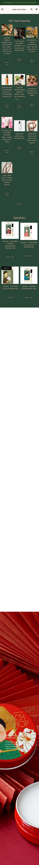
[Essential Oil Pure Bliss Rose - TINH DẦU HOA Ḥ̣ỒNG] (32, 80)
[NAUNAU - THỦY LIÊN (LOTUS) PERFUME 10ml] (10, 275)
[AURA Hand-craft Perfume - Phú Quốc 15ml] (19, 125)
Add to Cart (7, 63)
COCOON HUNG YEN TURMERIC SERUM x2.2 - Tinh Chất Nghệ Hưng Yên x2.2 (7, 92)
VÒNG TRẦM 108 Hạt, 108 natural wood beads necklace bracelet (32, 138)
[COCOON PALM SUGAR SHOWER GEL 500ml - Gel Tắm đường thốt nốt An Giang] (32, 32)
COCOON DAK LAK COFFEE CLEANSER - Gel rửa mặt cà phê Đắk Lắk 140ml (19, 45)
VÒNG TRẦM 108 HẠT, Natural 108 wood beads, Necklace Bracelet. (7, 180)
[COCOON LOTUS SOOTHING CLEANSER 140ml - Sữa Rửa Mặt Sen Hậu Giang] (7, 122)
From (19, 99)
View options (19, 106)
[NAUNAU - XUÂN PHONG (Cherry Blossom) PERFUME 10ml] (29, 231)
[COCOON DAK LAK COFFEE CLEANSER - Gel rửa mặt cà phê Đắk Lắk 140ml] (19, 33)
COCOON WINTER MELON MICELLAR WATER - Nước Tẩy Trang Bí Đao (19, 92)
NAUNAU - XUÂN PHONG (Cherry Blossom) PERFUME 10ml (28, 245)
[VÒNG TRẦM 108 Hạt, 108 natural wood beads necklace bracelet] (32, 125)
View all (19, 204)
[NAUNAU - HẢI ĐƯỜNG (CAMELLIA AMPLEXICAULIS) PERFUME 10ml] (10, 230)
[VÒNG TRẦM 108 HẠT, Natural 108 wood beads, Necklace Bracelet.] (7, 167)
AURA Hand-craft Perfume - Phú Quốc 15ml (19, 136)
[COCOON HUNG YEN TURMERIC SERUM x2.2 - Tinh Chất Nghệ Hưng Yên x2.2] (7, 79)
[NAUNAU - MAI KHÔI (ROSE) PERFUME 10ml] (29, 275)
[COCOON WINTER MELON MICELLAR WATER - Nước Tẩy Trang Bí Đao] (19, 79)
